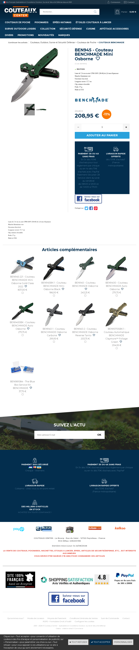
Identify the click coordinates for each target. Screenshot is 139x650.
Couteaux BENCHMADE (111, 42)
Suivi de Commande (110, 618)
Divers (9, 35)
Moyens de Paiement (57, 618)
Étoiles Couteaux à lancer (93, 22)
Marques (64, 35)
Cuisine (90, 28)
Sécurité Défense (71, 28)
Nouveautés (46, 35)
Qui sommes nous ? (15, 618)
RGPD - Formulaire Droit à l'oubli (57, 621)
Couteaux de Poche (17, 22)
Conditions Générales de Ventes (84, 618)
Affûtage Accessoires (114, 28)
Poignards (41, 22)
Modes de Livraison (35, 618)
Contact (131, 2)
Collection (47, 28)
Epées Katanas (62, 22)
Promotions (26, 35)
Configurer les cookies (84, 621)
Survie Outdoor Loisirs (20, 28)
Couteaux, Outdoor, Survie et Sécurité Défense (52, 42)
